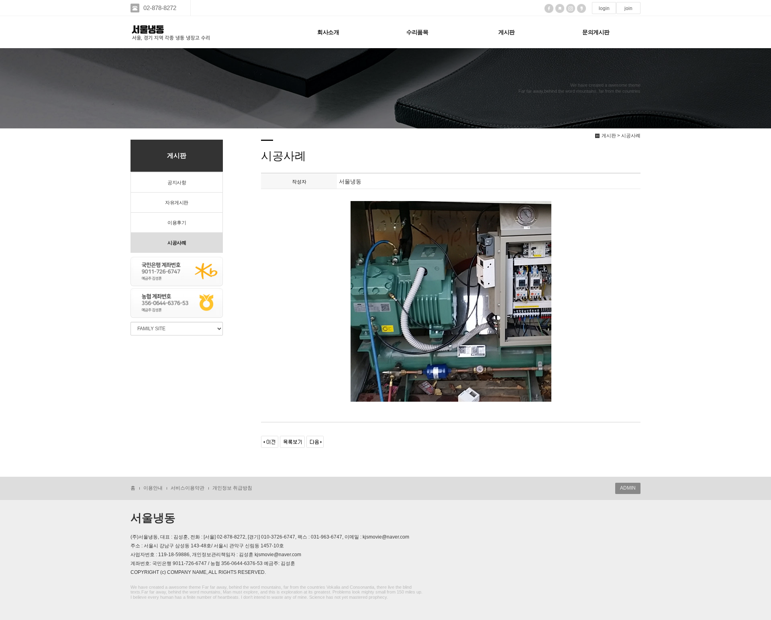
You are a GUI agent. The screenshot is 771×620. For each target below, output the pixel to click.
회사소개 (328, 32)
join (628, 8)
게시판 (506, 32)
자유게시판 (176, 202)
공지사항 (176, 182)
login (604, 8)
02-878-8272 (159, 7)
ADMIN (628, 488)
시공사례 (176, 243)
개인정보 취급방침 (232, 488)
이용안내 (153, 488)
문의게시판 (596, 32)
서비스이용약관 (187, 488)
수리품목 (417, 32)
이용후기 (176, 223)
